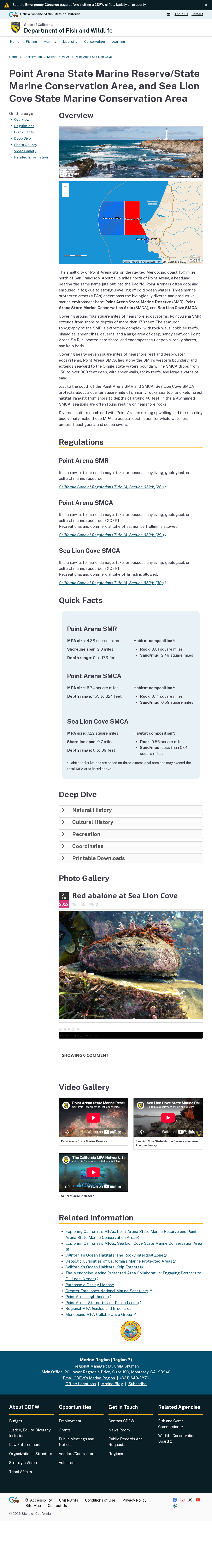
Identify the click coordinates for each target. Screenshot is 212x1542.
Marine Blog (112, 1383)
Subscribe (137, 1383)
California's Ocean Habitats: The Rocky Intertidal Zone (116, 1255)
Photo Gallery (25, 145)
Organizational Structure (30, 1454)
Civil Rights (68, 1500)
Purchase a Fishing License (89, 1284)
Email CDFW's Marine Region (89, 1378)
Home (14, 42)
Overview (21, 119)
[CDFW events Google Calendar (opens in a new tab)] (169, 14)
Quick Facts (24, 132)
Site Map (33, 1505)
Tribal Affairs (20, 1472)
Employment (70, 1421)
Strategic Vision (23, 1462)
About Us (181, 14)
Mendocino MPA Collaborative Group (100, 1314)
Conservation (94, 42)
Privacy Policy (134, 1500)
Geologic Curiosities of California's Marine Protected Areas (120, 1261)
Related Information (31, 157)
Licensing (70, 42)
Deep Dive (22, 138)
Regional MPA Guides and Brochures (98, 1308)
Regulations (24, 126)
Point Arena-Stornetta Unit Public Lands (103, 1302)
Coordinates (87, 846)
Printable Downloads (98, 858)
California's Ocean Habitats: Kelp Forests (104, 1267)
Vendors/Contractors (77, 1454)
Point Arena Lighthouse (88, 1296)
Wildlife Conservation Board (177, 1438)
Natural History (92, 810)
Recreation (86, 834)
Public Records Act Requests (125, 1442)
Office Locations (80, 1383)
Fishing (31, 42)
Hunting (50, 42)
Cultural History (92, 822)
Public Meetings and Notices (76, 1442)
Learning (118, 42)
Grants (65, 1430)
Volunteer (67, 1462)
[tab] (131, 810)
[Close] (206, 5)
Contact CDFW (121, 1421)
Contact (197, 14)
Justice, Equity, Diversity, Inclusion (30, 1433)
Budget (15, 1421)
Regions (115, 1454)
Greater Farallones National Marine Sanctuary (108, 1290)
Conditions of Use (100, 1500)
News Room (119, 1430)
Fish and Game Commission (180, 1424)
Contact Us (57, 1505)
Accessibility (40, 1500)
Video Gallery (25, 151)
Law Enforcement (25, 1444)
